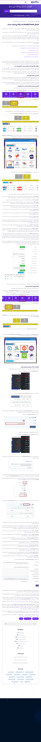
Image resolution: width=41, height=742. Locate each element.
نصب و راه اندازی (21, 634)
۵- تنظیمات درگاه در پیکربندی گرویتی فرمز (31, 56)
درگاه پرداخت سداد (28, 618)
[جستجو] (6, 624)
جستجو (7, 11)
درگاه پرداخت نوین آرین (20, 676)
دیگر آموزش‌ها (21, 648)
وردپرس (21, 618)
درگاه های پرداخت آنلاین (21, 637)
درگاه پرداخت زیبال (11, 672)
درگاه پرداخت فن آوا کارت (29, 679)
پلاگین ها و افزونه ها (21, 639)
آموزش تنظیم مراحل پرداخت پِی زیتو (21, 601)
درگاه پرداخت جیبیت (29, 676)
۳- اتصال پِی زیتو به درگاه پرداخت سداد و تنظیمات (30, 52)
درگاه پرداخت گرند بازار (20, 679)
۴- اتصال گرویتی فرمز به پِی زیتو (33, 54)
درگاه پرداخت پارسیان (17, 674)
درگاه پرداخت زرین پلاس (11, 679)
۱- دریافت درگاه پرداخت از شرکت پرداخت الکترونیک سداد (29, 48)
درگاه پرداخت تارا (24, 674)
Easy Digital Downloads (29, 672)
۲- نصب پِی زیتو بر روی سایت (34, 50)
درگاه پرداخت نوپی (12, 676)
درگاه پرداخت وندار (9, 674)
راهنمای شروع (21, 632)
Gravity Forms (35, 618)
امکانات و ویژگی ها (21, 643)
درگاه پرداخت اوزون (32, 674)
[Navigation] (25, 2)
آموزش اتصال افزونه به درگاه (33, 21)
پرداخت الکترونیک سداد (8, 68)
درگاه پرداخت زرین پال (15, 681)
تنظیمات (21, 645)
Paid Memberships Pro (19, 672)
